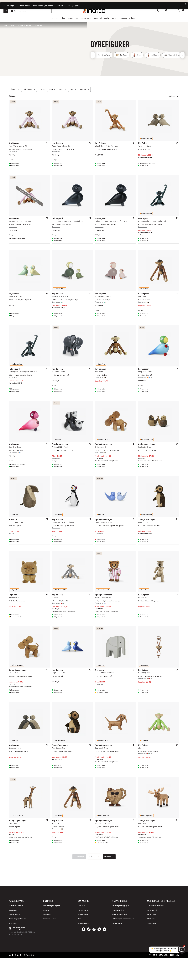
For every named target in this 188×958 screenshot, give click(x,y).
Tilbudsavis (47, 914)
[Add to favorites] (47, 143)
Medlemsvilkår (151, 914)
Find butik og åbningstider (51, 906)
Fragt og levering (14, 914)
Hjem (5, 25)
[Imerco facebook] (83, 929)
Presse (80, 919)
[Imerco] (37, 928)
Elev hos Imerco (83, 910)
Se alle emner (13, 923)
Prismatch (46, 910)
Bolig (96, 18)
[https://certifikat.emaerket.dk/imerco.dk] (177, 955)
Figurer (28, 25)
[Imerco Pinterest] (99, 929)
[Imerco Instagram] (89, 929)
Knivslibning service (49, 919)
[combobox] (94, 857)
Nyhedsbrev (150, 919)
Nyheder (132, 18)
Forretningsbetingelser (119, 914)
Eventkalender (151, 923)
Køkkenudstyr (73, 18)
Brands (55, 18)
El (101, 18)
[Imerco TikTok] (94, 929)
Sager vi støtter (117, 923)
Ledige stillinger (83, 914)
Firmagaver (81, 906)
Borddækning (86, 18)
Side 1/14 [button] (93, 856)
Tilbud (62, 18)
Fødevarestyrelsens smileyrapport (123, 919)
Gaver (114, 18)
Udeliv (106, 18)
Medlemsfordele (152, 910)
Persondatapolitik (118, 910)
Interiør (20, 25)
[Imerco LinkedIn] (104, 929)
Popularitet (171, 96)
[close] (186, 4)
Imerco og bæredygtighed (120, 906)
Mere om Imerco (83, 923)
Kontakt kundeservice (16, 906)
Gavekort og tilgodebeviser (17, 919)
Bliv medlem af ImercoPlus (155, 906)
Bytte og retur (13, 910)
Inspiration (123, 18)
